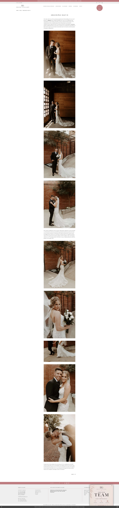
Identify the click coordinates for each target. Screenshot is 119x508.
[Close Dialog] (1, 507)
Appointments (86, 490)
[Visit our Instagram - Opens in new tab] (66, 483)
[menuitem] (19, 2)
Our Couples (86, 491)
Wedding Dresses (38, 491)
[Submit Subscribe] (59, 483)
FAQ (85, 494)
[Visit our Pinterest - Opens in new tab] (68, 483)
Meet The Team (86, 492)
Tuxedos (36, 494)
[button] (102, 2)
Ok (117, 506)
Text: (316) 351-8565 (21, 492)
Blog (21, 10)
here (83, 506)
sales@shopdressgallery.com (22, 496)
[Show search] (96, 2)
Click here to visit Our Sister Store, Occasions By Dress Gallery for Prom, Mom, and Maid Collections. (58, 491)
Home (17, 10)
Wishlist (85, 493)
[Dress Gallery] (22, 6)
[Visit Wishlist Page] (99, 2)
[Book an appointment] (99, 7)
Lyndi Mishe (73, 24)
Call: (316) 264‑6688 (21, 491)
